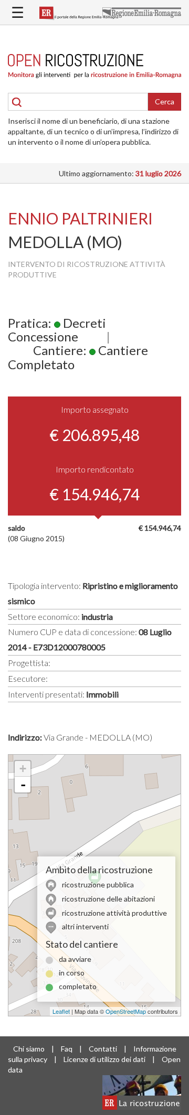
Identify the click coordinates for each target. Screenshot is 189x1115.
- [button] (23, 784)
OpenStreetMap (126, 1011)
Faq (66, 1048)
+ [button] (22, 768)
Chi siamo (29, 1048)
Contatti (103, 1048)
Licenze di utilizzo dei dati (104, 1059)
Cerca (164, 101)
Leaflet (61, 1011)
